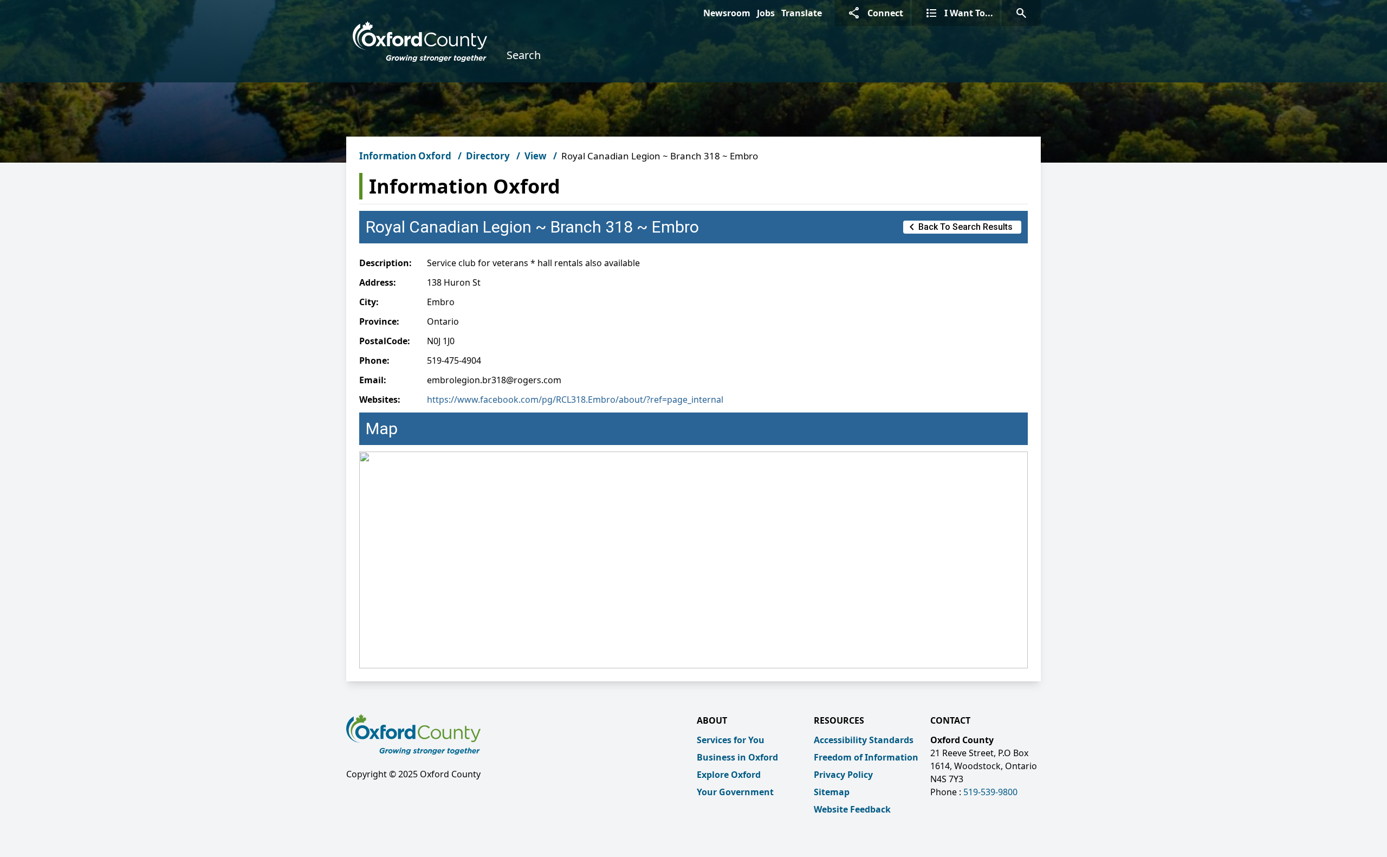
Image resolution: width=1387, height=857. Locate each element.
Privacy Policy (843, 775)
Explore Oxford (729, 775)
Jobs (766, 13)
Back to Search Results (959, 227)
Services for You (730, 740)
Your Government (735, 792)
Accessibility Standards (863, 740)
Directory (488, 156)
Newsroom (726, 13)
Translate (801, 13)
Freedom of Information (866, 757)
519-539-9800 (990, 792)
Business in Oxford (737, 757)
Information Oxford (405, 156)
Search (524, 55)
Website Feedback (852, 809)
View (535, 156)
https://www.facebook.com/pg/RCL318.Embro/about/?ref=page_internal (575, 399)
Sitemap (832, 792)
